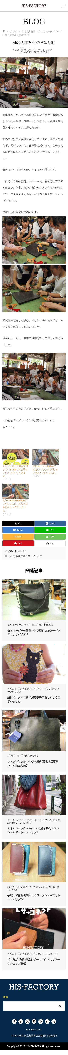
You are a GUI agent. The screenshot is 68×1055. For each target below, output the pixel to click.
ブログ (31, 49)
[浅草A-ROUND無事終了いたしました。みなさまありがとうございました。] (15, 491)
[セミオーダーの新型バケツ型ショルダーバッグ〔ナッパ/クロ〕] (34, 599)
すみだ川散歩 (19, 49)
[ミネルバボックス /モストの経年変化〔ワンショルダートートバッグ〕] (34, 795)
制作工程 (48, 624)
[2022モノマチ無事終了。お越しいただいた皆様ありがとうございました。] (45, 457)
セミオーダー (14, 624)
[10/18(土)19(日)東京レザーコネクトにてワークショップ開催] (34, 928)
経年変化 (33, 755)
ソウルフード (40, 688)
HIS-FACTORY (33, 1046)
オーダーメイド (15, 820)
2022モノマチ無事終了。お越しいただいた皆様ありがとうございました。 (45, 469)
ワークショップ (44, 49)
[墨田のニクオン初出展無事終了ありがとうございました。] (34, 664)
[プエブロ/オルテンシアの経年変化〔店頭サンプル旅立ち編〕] (34, 730)
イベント (12, 688)
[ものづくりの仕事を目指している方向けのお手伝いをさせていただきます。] (15, 457)
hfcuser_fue (20, 551)
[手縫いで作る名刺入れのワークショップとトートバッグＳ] (34, 862)
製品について (25, 822)
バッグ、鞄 (28, 624)
